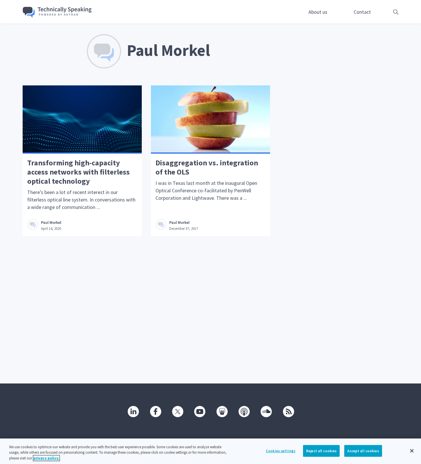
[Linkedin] (133, 411)
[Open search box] (386, 11)
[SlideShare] (222, 411)
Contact (362, 12)
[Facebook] (155, 411)
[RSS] (288, 411)
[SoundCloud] (266, 411)
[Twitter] (177, 411)
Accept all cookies (363, 450)
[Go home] (57, 12)
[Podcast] (244, 411)
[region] (210, 451)
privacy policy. (46, 458)
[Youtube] (199, 411)
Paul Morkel (51, 222)
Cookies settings (280, 450)
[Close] (412, 451)
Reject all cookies (321, 450)
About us (317, 12)
